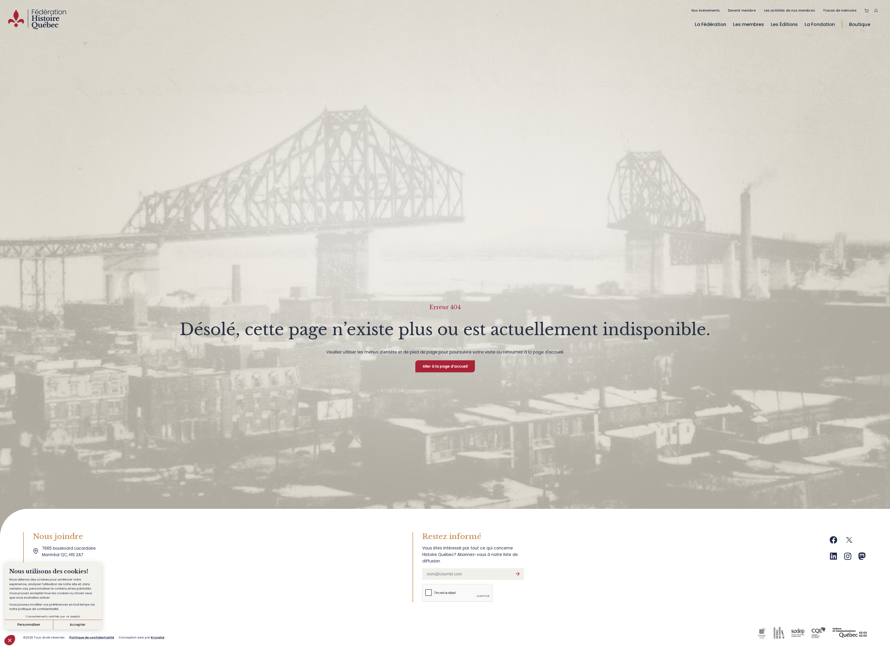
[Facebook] (833, 542)
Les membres (748, 24)
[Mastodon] (861, 558)
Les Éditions (784, 24)
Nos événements (705, 10)
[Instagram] (848, 558)
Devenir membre (742, 10)
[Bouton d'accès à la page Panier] (867, 10)
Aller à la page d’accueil (445, 366)
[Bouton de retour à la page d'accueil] (37, 20)
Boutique (859, 24)
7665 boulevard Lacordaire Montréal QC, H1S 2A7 (70, 551)
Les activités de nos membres (789, 10)
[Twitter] (849, 542)
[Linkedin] (833, 558)
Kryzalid (157, 637)
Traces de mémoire (839, 10)
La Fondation (820, 24)
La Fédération (710, 24)
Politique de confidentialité (91, 637)
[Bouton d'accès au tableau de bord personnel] (878, 10)
